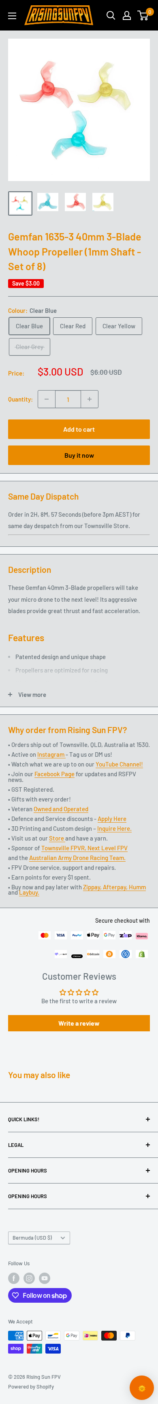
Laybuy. (29, 892)
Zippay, (93, 887)
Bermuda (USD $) (32, 1237)
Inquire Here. (114, 828)
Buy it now (79, 455)
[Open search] (111, 15)
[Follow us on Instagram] (29, 1278)
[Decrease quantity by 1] (46, 399)
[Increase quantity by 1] (89, 399)
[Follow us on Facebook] (13, 1278)
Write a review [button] (79, 1023)
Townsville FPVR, (64, 848)
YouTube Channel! (119, 764)
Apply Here (112, 818)
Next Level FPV (108, 848)
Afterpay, (116, 887)
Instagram (51, 754)
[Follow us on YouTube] (44, 1278)
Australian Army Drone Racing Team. (77, 857)
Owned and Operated (61, 808)
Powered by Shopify (31, 1386)
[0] (143, 15)
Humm (137, 887)
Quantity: (20, 399)
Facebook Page (54, 773)
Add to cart (79, 429)
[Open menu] (12, 16)
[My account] (127, 15)
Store (57, 838)
